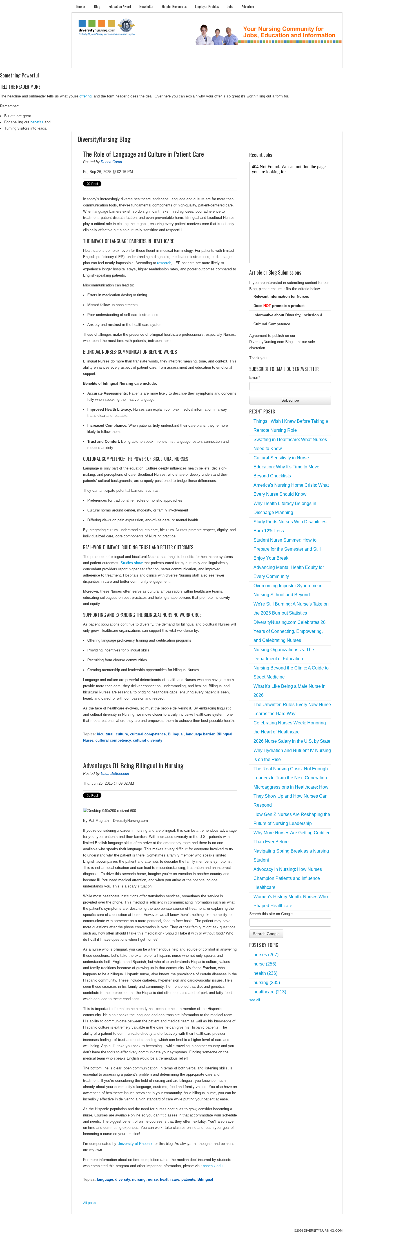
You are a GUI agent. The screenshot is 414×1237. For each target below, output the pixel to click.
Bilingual (176, 734)
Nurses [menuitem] (81, 6)
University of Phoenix (134, 1144)
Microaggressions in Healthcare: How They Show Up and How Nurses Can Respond (290, 796)
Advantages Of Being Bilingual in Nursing (133, 765)
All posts (89, 1203)
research (164, 263)
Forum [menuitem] (209, 62)
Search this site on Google (271, 914)
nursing (139, 1179)
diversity (122, 1179)
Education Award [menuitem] (120, 6)
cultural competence (148, 734)
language (105, 1179)
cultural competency (113, 740)
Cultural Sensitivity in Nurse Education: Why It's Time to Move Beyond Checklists (286, 466)
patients (188, 1179)
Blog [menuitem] (97, 6)
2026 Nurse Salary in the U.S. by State (291, 741)
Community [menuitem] (186, 62)
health (265, 973)
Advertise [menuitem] (248, 6)
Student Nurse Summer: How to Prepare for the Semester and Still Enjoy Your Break (287, 549)
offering (85, 96)
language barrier (200, 734)
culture (122, 734)
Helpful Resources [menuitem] (174, 6)
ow (140, 563)
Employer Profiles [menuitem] (207, 6)
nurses (266, 954)
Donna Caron (111, 162)
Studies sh (129, 563)
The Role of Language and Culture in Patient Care (143, 154)
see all (254, 1000)
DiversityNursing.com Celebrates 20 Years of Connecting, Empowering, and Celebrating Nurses (289, 631)
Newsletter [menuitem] (146, 6)
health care (169, 1179)
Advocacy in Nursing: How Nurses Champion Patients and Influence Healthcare (287, 878)
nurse (153, 1179)
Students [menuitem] (105, 62)
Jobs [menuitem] (230, 6)
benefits (36, 122)
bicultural (105, 734)
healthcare (269, 991)
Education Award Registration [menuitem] (265, 62)
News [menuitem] (164, 62)
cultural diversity (147, 740)
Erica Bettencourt (115, 773)
